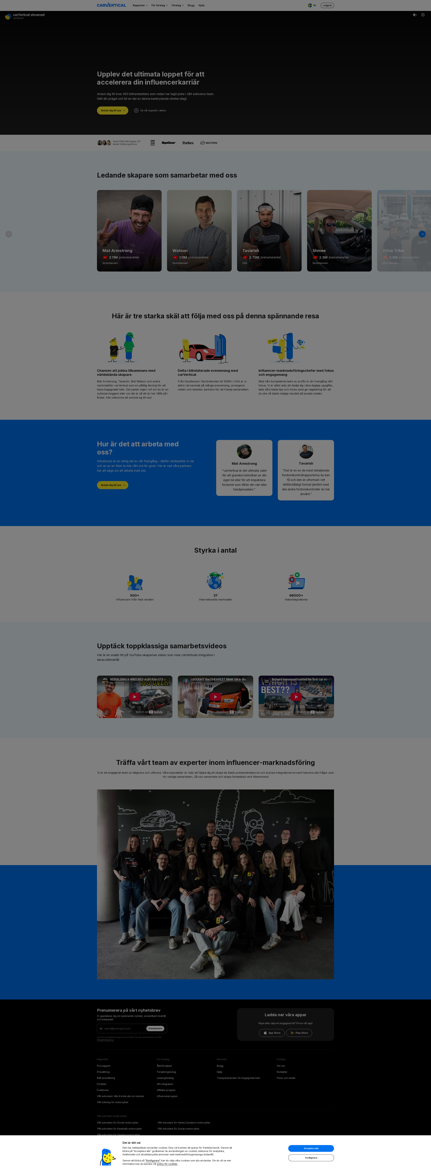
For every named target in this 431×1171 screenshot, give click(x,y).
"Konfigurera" (152, 1160)
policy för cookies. (167, 1163)
